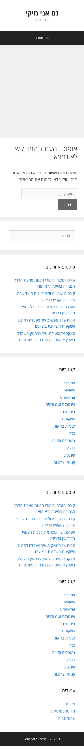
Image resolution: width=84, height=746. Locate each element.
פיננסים (69, 455)
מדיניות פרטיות (63, 711)
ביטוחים (69, 411)
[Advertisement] (42, 89)
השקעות (68, 419)
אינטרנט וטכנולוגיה (60, 404)
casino (69, 382)
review (69, 390)
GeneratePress (35, 739)
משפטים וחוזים (63, 440)
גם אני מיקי (42, 13)
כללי (72, 433)
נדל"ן (71, 448)
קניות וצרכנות (64, 462)
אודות (70, 703)
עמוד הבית (66, 718)
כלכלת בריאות (64, 426)
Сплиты (67, 397)
